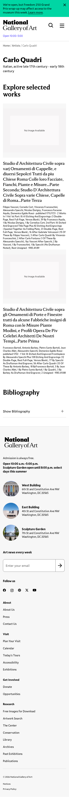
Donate (7, 687)
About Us (9, 609)
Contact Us (10, 624)
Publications (10, 761)
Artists (16, 45)
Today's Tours (11, 655)
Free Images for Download (19, 711)
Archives (8, 747)
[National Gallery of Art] (34, 442)
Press (6, 617)
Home (6, 45)
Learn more (35, 12)
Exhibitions (10, 669)
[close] (64, 5)
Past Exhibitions (12, 754)
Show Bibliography (16, 411)
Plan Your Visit (11, 641)
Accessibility (11, 662)
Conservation (11, 732)
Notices (7, 783)
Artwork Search (12, 718)
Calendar (8, 648)
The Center (10, 725)
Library (7, 739)
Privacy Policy (9, 788)
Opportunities (11, 694)
